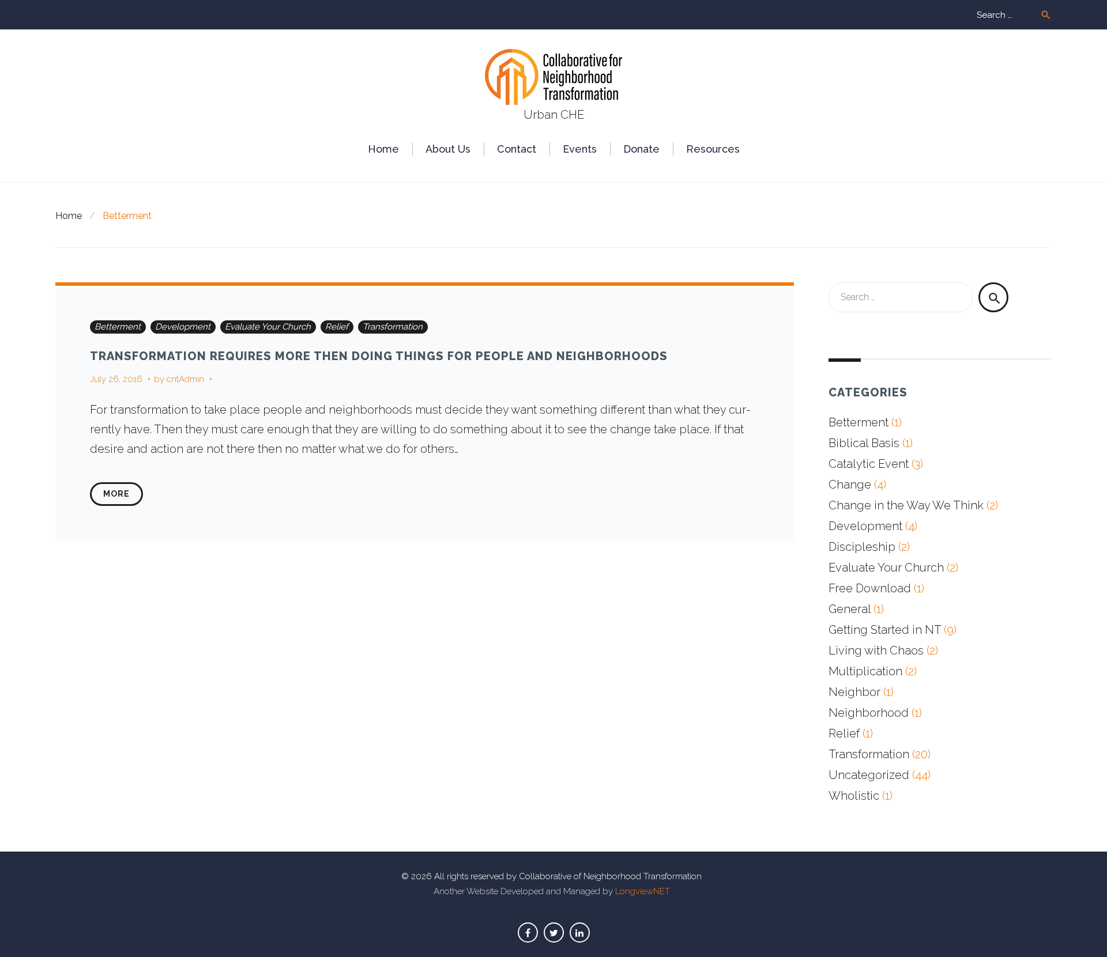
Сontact (516, 149)
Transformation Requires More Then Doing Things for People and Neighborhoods (379, 356)
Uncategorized (869, 775)
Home (383, 149)
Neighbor (854, 692)
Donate (641, 149)
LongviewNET (642, 891)
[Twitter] (554, 932)
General (850, 609)
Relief (336, 326)
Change (850, 484)
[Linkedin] (580, 932)
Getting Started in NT (885, 630)
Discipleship (862, 547)
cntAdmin (185, 379)
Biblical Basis (864, 443)
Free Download (870, 588)
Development (182, 326)
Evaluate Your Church (268, 326)
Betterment (118, 326)
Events (580, 149)
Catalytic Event (869, 464)
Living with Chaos (876, 650)
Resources (713, 149)
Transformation (393, 326)
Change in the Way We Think (906, 505)
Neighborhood (869, 713)
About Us (448, 149)
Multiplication (865, 671)
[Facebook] (528, 932)
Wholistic (854, 796)
